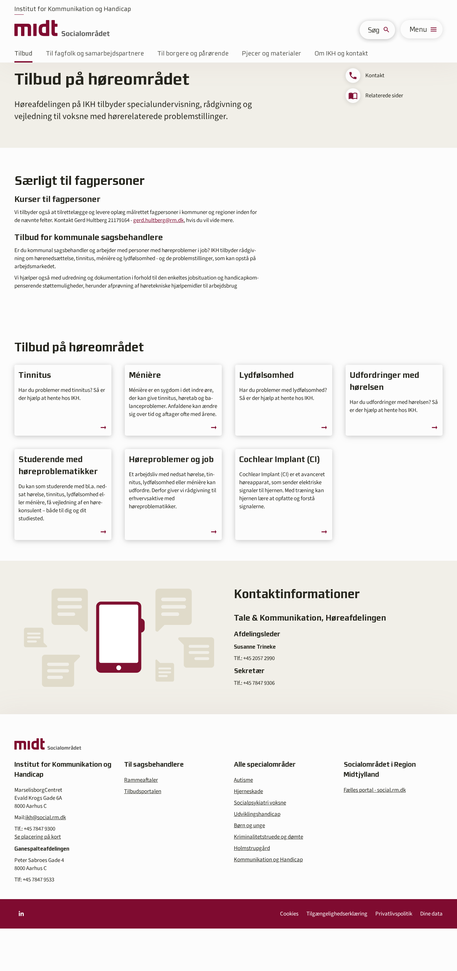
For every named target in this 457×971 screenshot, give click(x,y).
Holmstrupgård (252, 848)
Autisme (243, 780)
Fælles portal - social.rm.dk (375, 790)
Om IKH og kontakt (341, 53)
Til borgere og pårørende (193, 53)
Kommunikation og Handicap (268, 860)
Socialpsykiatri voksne (260, 803)
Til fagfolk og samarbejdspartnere (95, 53)
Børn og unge (249, 826)
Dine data (431, 914)
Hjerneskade (248, 791)
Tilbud (23, 53)
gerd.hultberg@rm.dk (158, 220)
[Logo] (62, 29)
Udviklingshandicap (257, 814)
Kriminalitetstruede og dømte (268, 837)
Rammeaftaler (141, 780)
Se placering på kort (37, 837)
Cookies (289, 914)
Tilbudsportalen (142, 791)
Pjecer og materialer (271, 53)
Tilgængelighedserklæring (336, 914)
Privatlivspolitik (393, 914)
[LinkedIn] (21, 914)
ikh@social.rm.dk (45, 818)
